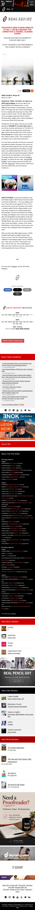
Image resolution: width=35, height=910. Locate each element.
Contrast (10, 724)
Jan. (3, 314)
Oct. (14, 323)
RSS (23, 404)
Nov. (17, 323)
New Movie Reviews (10, 739)
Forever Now (12, 637)
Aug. (27, 314)
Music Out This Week (10, 453)
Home (17, 891)
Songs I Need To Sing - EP (16, 699)
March (10, 314)
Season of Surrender (14, 653)
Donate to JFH (14, 889)
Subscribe (28, 889)
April (14, 314)
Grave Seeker (12, 732)
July (24, 314)
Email (27, 289)
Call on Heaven (10, 103)
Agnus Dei (11, 163)
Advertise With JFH (21, 887)
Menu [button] (8, 9)
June (21, 314)
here (2, 132)
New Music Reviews (9, 621)
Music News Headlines (11, 357)
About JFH (5, 885)
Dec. (21, 323)
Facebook (8, 289)
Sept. (31, 321)
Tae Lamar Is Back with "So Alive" (12, 387)
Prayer (22, 889)
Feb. (6, 314)
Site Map (29, 885)
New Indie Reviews (9, 690)
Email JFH (22, 885)
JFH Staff (11, 887)
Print (17, 294)
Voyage (10, 645)
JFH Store (6, 889)
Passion (14, 266)
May (17, 314)
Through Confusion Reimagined (17, 706)
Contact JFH (14, 885)
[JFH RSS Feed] (32, 90)
